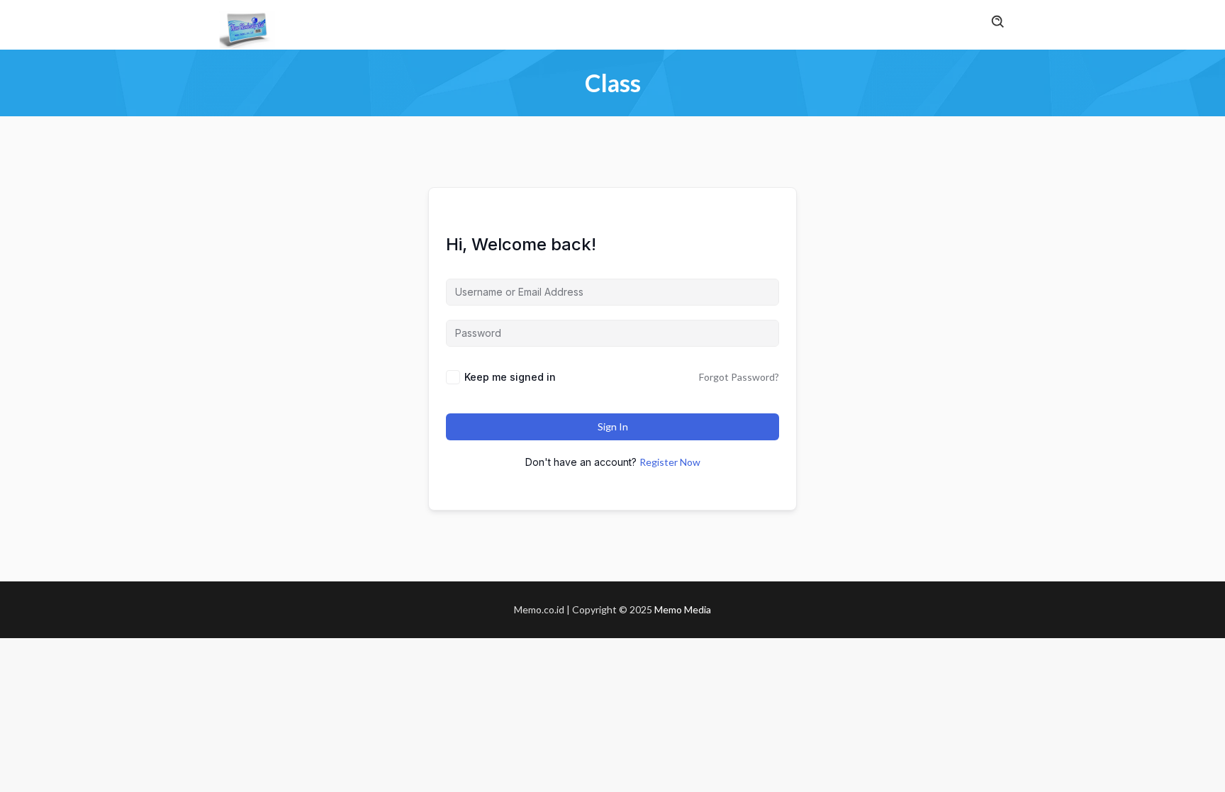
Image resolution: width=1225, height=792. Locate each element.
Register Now (669, 462)
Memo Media (682, 609)
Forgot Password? (739, 377)
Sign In (613, 426)
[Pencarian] (998, 22)
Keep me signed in (510, 377)
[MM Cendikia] (247, 27)
